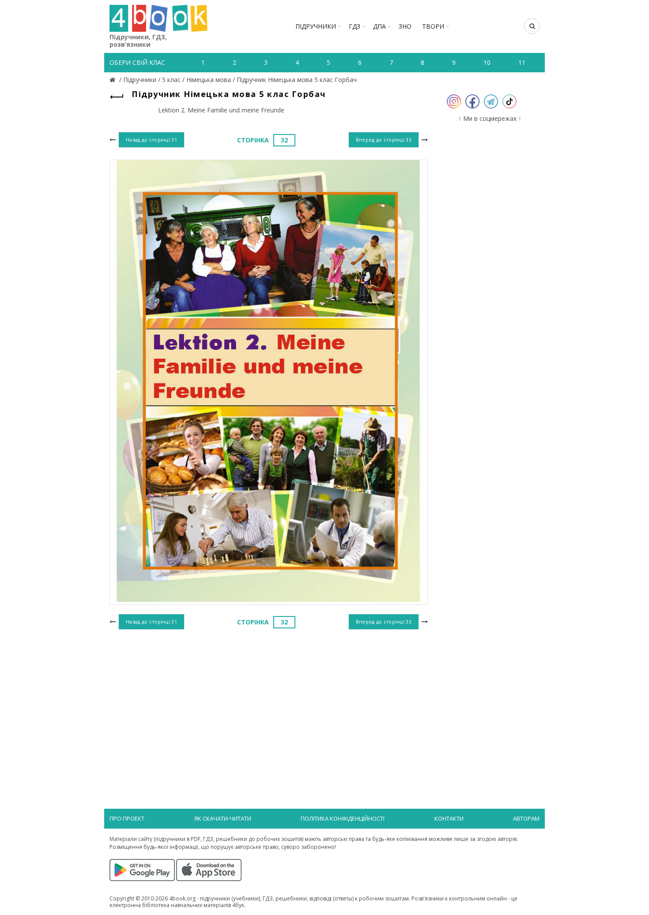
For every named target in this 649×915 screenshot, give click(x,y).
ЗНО (405, 26)
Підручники (315, 26)
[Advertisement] (268, 704)
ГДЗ (354, 26)
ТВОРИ (433, 26)
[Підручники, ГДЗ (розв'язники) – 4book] (113, 79)
